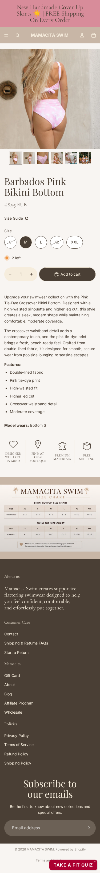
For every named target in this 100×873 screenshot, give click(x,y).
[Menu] (6, 35)
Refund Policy (16, 754)
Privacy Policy (16, 735)
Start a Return (16, 652)
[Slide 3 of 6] (43, 158)
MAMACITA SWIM (40, 849)
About (9, 685)
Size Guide (14, 218)
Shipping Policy (17, 763)
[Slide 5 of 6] (71, 158)
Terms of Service (19, 745)
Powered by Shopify (70, 849)
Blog (8, 694)
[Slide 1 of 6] (15, 158)
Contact (11, 634)
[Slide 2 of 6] (29, 158)
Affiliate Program (18, 703)
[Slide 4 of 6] (57, 158)
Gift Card (12, 675)
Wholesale (13, 712)
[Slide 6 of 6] (85, 158)
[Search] (17, 35)
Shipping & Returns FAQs (26, 643)
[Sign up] (87, 828)
